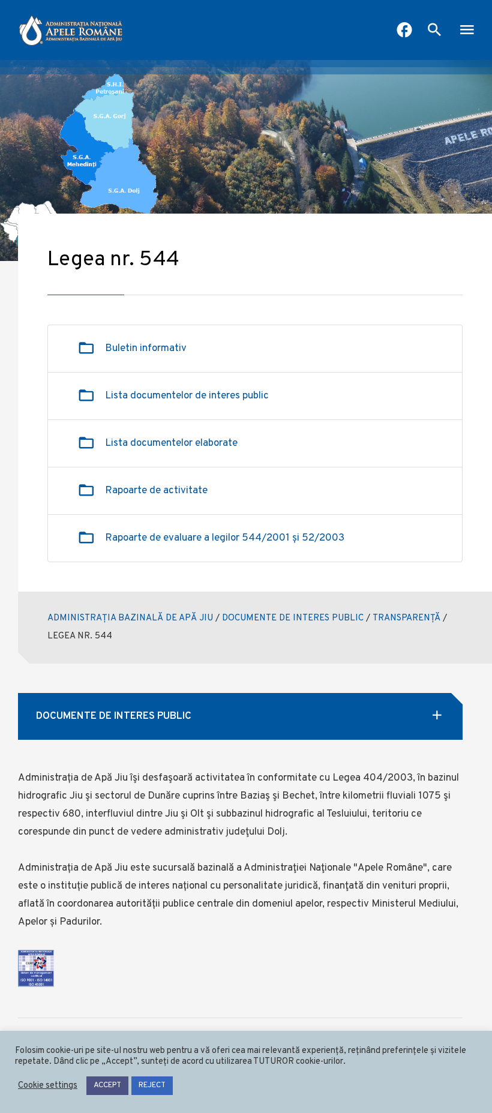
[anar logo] (71, 30)
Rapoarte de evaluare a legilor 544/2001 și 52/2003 (224, 538)
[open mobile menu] (467, 31)
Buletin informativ (146, 348)
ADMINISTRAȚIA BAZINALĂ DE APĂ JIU (130, 618)
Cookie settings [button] (47, 1086)
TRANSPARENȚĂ (406, 618)
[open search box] (434, 31)
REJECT (152, 1085)
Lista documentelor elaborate (171, 443)
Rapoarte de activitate (156, 490)
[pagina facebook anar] (404, 31)
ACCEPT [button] (107, 1085)
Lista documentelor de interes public (187, 396)
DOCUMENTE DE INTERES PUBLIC (293, 618)
